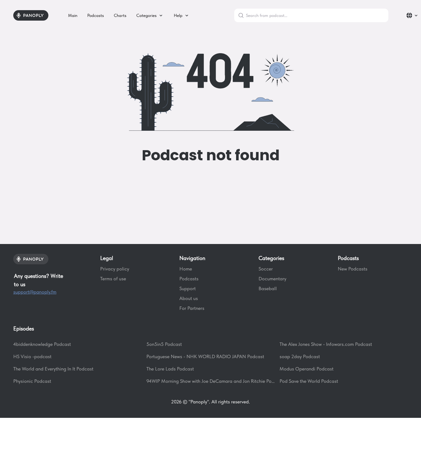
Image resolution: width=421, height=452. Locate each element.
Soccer (266, 269)
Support (187, 288)
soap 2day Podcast (300, 356)
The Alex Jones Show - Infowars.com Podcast (326, 344)
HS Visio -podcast (32, 356)
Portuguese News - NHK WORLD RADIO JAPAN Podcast (205, 356)
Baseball (268, 288)
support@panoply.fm (34, 292)
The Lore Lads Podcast (170, 369)
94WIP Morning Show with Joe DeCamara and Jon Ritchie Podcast (210, 381)
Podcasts (188, 279)
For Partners (191, 308)
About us (188, 298)
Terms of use (113, 279)
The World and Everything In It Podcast (53, 369)
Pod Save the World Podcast (309, 381)
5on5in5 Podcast (164, 344)
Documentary (272, 279)
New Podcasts (352, 269)
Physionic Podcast (32, 381)
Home (185, 269)
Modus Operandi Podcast (306, 369)
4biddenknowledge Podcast (42, 344)
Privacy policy (114, 269)
